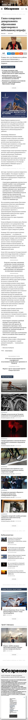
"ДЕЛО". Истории (7, 608)
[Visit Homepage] (11, 8)
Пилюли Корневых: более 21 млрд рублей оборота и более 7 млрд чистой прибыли (13, 611)
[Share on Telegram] (9, 53)
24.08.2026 (9, 650)
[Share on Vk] (13, 53)
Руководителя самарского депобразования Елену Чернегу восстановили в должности (11, 77)
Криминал (6, 382)
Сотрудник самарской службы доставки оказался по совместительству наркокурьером (13, 517)
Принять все (13, 716)
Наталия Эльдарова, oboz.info (9, 390)
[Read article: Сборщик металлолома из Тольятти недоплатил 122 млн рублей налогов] (14, 402)
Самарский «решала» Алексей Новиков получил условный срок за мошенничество (14, 386)
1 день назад (12, 560)
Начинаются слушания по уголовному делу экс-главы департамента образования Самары (13, 82)
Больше (14, 87)
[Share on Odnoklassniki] (17, 53)
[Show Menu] (1, 9)
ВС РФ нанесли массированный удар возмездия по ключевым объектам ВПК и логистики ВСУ (16, 549)
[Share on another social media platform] (25, 53)
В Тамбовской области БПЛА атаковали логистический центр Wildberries (17, 572)
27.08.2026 (20, 390)
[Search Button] (26, 9)
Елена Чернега (8, 350)
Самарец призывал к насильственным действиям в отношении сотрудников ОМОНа (13, 442)
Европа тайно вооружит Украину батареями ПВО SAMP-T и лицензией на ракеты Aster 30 (17, 557)
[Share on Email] (21, 53)
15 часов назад (12, 552)
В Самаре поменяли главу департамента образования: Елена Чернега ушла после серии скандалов (13, 72)
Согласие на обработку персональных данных (13, 706)
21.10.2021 (9, 615)
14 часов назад (12, 544)
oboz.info (3, 33)
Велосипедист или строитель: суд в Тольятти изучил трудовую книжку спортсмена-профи (12, 470)
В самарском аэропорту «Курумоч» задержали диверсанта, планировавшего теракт (12, 494)
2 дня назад (12, 568)
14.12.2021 (10, 33)
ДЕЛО (4, 615)
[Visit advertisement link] (14, 3)
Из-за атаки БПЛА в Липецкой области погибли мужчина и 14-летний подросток (16, 565)
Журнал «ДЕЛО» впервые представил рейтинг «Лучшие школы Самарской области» (12, 647)
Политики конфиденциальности (14, 710)
